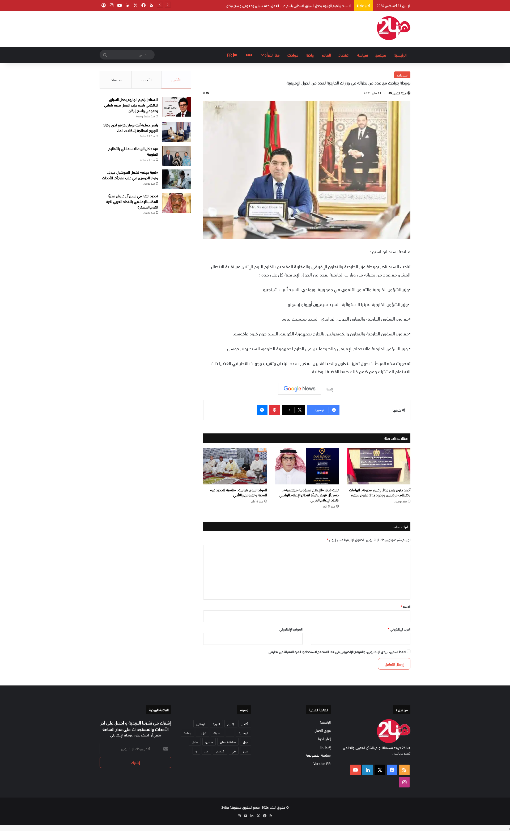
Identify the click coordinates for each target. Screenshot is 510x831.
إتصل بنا (325, 746)
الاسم (405, 606)
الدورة (216, 724)
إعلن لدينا (324, 738)
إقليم (230, 724)
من (206, 751)
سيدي (209, 742)
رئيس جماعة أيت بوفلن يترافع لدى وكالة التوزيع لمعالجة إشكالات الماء (130, 127)
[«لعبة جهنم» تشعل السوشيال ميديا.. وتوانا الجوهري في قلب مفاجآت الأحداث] (176, 179)
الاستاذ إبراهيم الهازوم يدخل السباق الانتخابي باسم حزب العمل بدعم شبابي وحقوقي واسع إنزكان (288, 5)
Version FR (322, 763)
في (234, 751)
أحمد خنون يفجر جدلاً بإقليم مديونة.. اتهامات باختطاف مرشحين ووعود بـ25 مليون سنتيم (379, 492)
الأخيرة (146, 79)
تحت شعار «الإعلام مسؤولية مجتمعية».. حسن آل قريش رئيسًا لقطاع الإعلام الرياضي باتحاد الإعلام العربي (309, 494)
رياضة (310, 54)
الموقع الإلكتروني (291, 629)
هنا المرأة (272, 54)
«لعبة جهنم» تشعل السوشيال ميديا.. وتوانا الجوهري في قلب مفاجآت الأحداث (130, 175)
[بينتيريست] (274, 410)
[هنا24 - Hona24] (393, 28)
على (245, 751)
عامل (195, 742)
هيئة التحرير (399, 93)
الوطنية (243, 733)
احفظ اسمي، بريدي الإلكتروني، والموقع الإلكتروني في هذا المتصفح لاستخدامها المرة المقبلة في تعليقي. (337, 651)
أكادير (244, 724)
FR (230, 54)
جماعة (187, 733)
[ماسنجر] (262, 410)
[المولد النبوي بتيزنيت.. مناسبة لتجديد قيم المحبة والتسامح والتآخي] (235, 466)
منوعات (402, 75)
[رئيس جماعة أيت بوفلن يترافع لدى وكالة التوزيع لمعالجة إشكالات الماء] (176, 132)
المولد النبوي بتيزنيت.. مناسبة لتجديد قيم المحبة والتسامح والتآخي (238, 492)
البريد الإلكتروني (399, 629)
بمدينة (217, 733)
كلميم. (220, 751)
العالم (326, 54)
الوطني (200, 724)
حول (245, 742)
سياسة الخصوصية (318, 755)
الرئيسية (400, 54)
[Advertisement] (202, 28)
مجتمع (380, 54)
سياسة (362, 54)
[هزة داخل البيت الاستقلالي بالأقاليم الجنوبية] (176, 156)
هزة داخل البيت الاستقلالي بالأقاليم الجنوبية (133, 151)
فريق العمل (322, 730)
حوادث (292, 54)
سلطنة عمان (228, 742)
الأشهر (176, 79)
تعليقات (116, 79)
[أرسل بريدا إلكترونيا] (390, 93)
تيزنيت (202, 733)
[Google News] (299, 389)
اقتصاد (344, 54)
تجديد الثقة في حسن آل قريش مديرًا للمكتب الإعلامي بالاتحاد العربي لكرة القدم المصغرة (132, 201)
